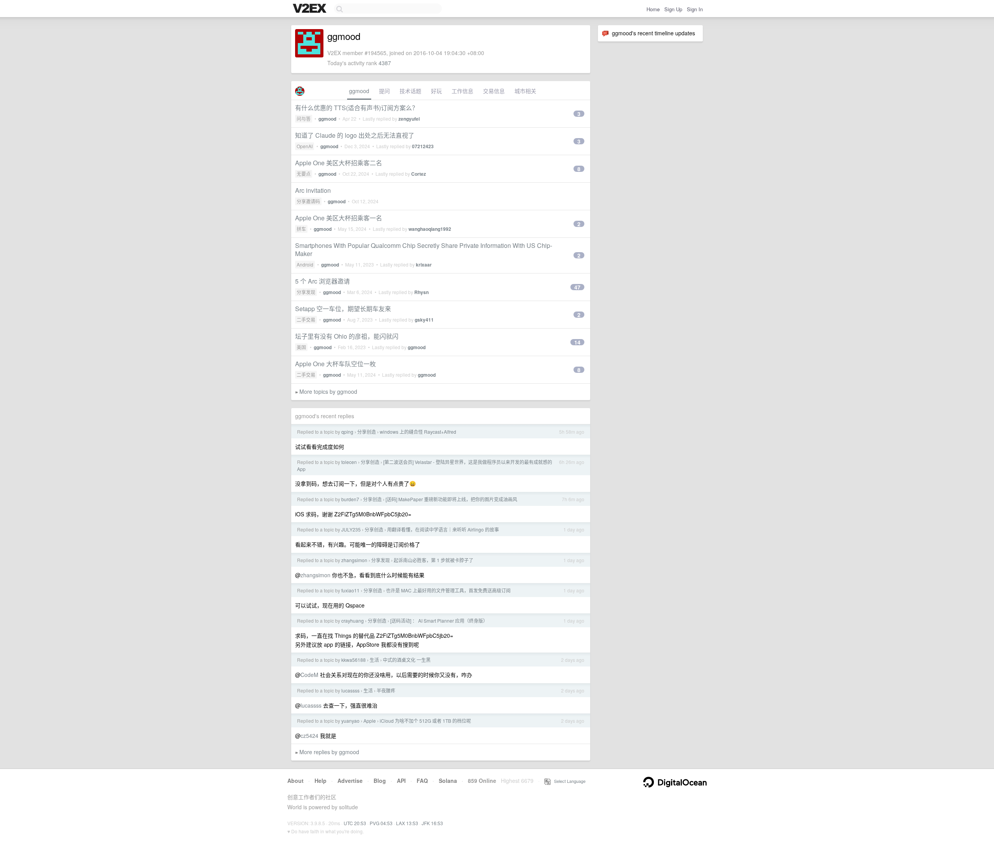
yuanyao (350, 720)
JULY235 (351, 529)
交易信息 (494, 91)
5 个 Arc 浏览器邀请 (322, 281)
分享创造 (366, 431)
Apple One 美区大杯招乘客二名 (338, 162)
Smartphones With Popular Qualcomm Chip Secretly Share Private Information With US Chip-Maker (423, 249)
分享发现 (306, 292)
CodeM (309, 675)
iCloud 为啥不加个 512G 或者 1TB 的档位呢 (425, 720)
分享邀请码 (308, 201)
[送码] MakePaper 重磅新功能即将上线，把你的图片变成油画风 (451, 499)
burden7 (350, 499)
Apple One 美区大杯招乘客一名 (338, 217)
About (295, 780)
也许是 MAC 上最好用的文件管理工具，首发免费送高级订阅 (448, 590)
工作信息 (462, 91)
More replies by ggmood (329, 752)
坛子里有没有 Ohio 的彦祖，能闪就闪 (346, 336)
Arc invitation (313, 190)
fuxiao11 (350, 590)
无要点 (304, 173)
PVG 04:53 (381, 823)
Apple (369, 720)
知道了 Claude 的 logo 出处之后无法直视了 (354, 135)
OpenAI (305, 146)
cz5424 (309, 735)
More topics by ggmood (328, 391)
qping (347, 431)
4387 (385, 63)
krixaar (424, 264)
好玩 (436, 91)
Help (321, 780)
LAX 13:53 (407, 823)
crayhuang (352, 620)
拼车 (301, 228)
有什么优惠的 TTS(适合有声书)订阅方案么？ (356, 107)
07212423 (423, 146)
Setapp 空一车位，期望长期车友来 (343, 308)
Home (653, 9)
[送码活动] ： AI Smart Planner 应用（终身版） (439, 620)
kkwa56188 (353, 659)
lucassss (350, 690)
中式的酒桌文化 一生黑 (407, 659)
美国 (301, 347)
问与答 (304, 118)
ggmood (359, 91)
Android (305, 264)
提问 (384, 91)
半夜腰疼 (386, 690)
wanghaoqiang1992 (429, 228)
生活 (374, 659)
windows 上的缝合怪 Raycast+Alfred (418, 431)
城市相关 (525, 91)
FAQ (422, 780)
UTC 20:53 (355, 823)
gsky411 (424, 319)
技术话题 (410, 91)
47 (577, 287)
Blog (380, 780)
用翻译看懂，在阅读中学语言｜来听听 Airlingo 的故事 (443, 529)
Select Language (568, 781)
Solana (448, 780)
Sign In (695, 9)
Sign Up (673, 9)
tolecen (349, 462)
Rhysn (421, 292)
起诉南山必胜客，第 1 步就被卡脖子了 (433, 560)
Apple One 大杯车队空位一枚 (335, 363)
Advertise (350, 780)
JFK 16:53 (432, 823)
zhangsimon (354, 560)
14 (577, 342)
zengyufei (409, 118)
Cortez (418, 173)
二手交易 (306, 319)
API (401, 780)
